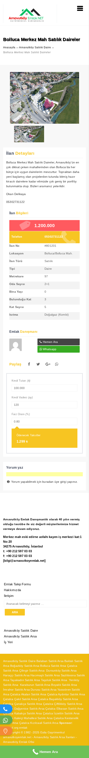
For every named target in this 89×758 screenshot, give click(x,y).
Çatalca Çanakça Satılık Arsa (22, 703)
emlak (23, 727)
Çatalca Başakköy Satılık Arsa (58, 699)
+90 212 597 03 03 (19, 551)
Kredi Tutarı (21, 380)
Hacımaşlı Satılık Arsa (45, 675)
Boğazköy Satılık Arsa (24, 665)
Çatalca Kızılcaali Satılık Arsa (38, 722)
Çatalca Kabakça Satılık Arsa (22, 713)
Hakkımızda (12, 590)
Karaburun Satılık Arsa (35, 684)
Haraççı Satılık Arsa (16, 675)
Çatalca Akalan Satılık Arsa (28, 694)
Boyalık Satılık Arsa (64, 684)
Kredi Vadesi (22, 397)
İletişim (9, 596)
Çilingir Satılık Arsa (32, 670)
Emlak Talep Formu (17, 584)
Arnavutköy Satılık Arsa (20, 636)
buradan (47, 481)
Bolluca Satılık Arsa (53, 665)
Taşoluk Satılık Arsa (55, 680)
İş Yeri (8, 642)
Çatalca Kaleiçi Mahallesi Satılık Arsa (28, 718)
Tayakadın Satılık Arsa (25, 680)
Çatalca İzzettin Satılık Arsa (61, 713)
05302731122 (53, 236)
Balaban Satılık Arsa (50, 661)
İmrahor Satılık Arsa (16, 689)
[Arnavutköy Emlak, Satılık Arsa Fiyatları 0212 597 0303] (30, 22)
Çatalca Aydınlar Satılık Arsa (66, 694)
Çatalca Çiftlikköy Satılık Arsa (62, 703)
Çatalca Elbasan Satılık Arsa (64, 708)
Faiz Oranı (21, 414)
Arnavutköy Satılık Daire (21, 630)
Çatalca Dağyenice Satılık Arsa (23, 708)
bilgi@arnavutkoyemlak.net (24, 560)
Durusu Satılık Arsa (44, 689)
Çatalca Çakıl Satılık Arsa (20, 699)
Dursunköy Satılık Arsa (61, 670)
